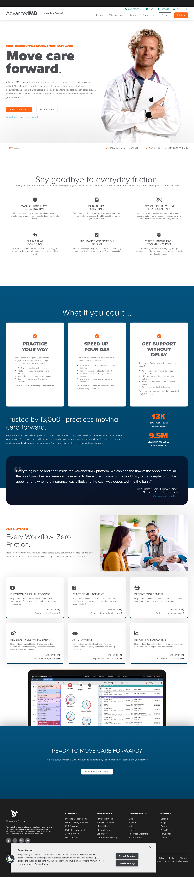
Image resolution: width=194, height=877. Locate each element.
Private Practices (105, 818)
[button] (10, 858)
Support (164, 822)
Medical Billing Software (76, 822)
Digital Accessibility (165, 858)
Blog (131, 818)
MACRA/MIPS (72, 837)
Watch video (52, 609)
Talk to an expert (19, 109)
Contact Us (165, 837)
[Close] (150, 847)
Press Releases (167, 830)
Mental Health (103, 826)
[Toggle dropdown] (105, 15)
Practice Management (75, 818)
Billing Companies (105, 822)
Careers (164, 818)
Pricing (181, 15)
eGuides (133, 822)
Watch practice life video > (165, 495)
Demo (165, 15)
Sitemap (184, 858)
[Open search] (187, 9)
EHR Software (72, 826)
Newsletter (165, 833)
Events (163, 826)
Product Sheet (135, 837)
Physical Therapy (105, 830)
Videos (132, 826)
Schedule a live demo (97, 771)
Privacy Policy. (42, 864)
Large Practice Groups (107, 837)
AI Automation (72, 833)
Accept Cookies (127, 856)
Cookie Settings (127, 863)
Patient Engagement (75, 830)
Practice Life (134, 830)
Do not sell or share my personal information (166, 861)
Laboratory (102, 833)
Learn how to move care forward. (22, 117)
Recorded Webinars (138, 833)
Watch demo (47, 109)
